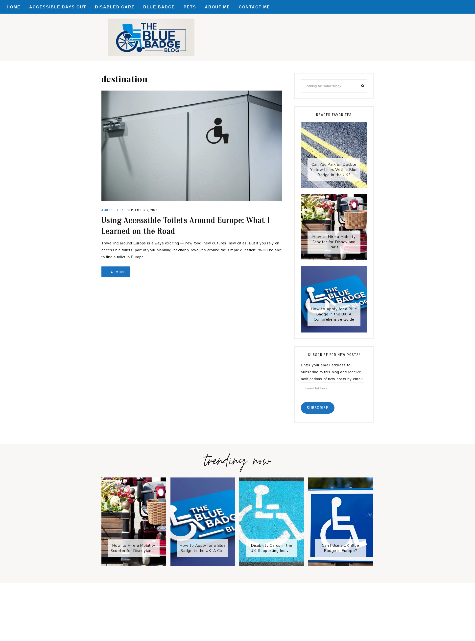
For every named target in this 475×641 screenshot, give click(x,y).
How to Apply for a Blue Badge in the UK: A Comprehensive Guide (334, 314)
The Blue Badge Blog (150, 37)
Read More (116, 272)
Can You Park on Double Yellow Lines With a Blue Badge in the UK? (334, 169)
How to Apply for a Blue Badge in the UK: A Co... (202, 548)
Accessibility (112, 210)
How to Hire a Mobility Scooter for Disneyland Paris (334, 242)
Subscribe (317, 407)
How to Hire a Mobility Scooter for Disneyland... (134, 548)
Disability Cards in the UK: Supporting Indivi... (271, 548)
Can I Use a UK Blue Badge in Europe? (340, 548)
